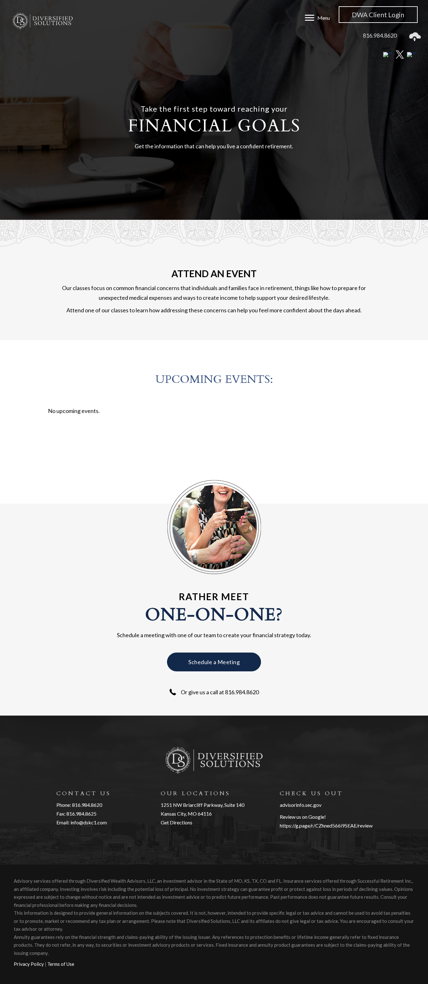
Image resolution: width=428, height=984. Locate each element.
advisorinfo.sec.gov (300, 805)
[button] (214, 662)
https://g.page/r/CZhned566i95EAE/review (326, 825)
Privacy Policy (29, 964)
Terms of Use (60, 964)
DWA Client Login (378, 15)
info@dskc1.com (88, 822)
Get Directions (176, 822)
